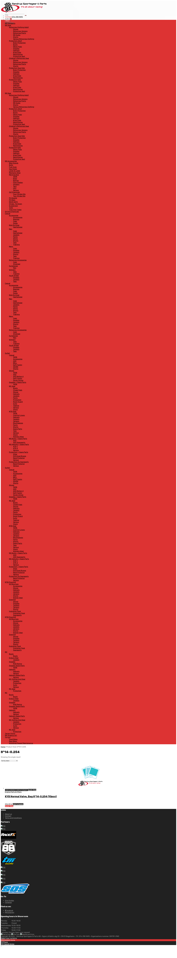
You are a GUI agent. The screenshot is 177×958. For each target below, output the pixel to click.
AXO (14, 361)
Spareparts (17, 615)
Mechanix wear (15, 173)
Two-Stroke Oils (19, 196)
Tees (15, 243)
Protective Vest (19, 56)
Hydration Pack (15, 611)
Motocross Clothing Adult (19, 27)
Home (3, 747)
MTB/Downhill (10, 582)
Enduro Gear (14, 658)
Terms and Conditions (13, 818)
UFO (14, 188)
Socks (15, 223)
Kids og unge (14, 225)
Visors (15, 410)
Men (10, 229)
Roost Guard (18, 402)
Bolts (11, 165)
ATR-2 (15, 448)
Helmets (16, 51)
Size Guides (9, 901)
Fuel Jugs (13, 167)
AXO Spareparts (19, 443)
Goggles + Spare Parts (17, 382)
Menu (7, 21)
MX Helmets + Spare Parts (19, 444)
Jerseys (16, 421)
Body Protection (19, 43)
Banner (16, 181)
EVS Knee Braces (19, 456)
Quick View (32, 790)
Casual (7, 214)
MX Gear (8, 25)
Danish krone (9, 944)
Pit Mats (12, 200)
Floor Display (18, 183)
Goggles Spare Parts (17, 666)
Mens (11, 247)
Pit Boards (13, 198)
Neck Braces (18, 54)
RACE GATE (13, 202)
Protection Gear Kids (17, 68)
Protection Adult (15, 41)
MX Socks (16, 35)
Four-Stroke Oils (19, 194)
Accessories (13, 215)
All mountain (14, 584)
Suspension (13, 206)
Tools (11, 208)
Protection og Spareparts (19, 462)
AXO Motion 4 (18, 377)
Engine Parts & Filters (13, 792)
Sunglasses (13, 266)
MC (6, 652)
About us (8, 814)
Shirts (15, 239)
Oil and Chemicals (12, 212)
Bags (15, 179)
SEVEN (15, 367)
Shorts (15, 37)
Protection (17, 400)
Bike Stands (13, 163)
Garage (7, 737)
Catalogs (8, 902)
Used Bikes (13, 739)
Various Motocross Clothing (23, 39)
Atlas (15, 454)
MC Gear (12, 386)
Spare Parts (17, 429)
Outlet (7, 353)
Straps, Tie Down (15, 204)
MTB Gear (12, 411)
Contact (8, 816)
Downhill (12, 600)
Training (16, 258)
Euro (6, 942)
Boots (15, 45)
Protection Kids (15, 80)
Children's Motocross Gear (19, 58)
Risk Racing (17, 664)
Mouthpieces (18, 423)
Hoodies (16, 250)
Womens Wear (18, 437)
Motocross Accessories (18, 260)
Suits (15, 404)
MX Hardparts (10, 23)
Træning (16, 245)
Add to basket (18, 804)
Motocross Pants (19, 33)
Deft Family (17, 365)
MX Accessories (11, 161)
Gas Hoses (13, 169)
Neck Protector (19, 458)
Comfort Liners (19, 415)
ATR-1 (15, 446)
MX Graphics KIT (11, 735)
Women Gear (18, 598)
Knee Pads (17, 53)
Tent (15, 186)
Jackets (16, 235)
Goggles (16, 49)
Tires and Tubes (15, 210)
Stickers (16, 184)
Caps (15, 221)
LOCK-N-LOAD (14, 171)
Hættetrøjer (17, 227)
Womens (12, 270)
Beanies (16, 219)
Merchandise (14, 175)
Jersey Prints (10, 734)
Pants (15, 237)
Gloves (15, 29)
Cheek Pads (17, 390)
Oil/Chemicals (14, 192)
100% (15, 177)
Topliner (16, 406)
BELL (15, 363)
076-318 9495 (17, 17)
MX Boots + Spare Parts (18, 439)
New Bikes (13, 741)
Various (16, 190)
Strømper (16, 264)
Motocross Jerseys (20, 31)
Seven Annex (18, 380)
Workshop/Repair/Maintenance (21, 743)
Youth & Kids (14, 276)
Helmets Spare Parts (17, 675)
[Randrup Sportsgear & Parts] (24, 13)
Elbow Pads (17, 47)
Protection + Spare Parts (18, 452)
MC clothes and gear (17, 679)
